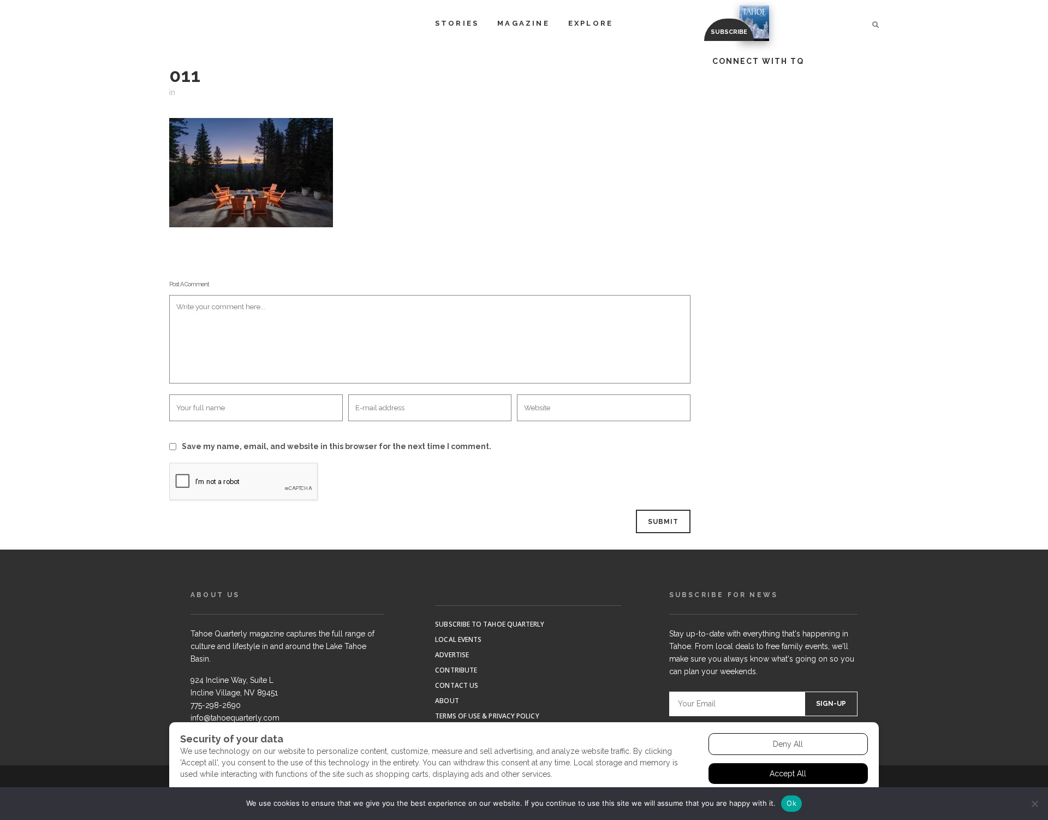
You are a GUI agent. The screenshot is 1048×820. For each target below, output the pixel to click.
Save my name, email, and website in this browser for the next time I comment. (336, 446)
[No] (1034, 803)
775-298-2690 (215, 705)
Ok (791, 803)
